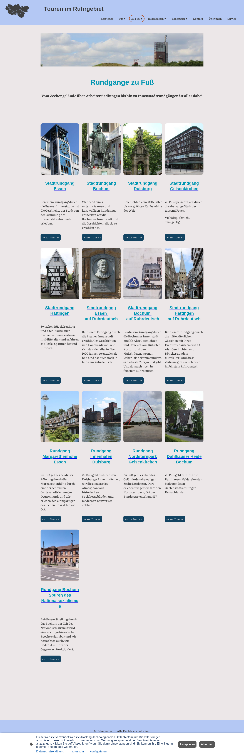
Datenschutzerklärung (50, 751)
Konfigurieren (98, 751)
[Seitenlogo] (17, 12)
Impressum (77, 751)
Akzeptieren (187, 744)
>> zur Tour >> (50, 237)
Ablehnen (207, 744)
